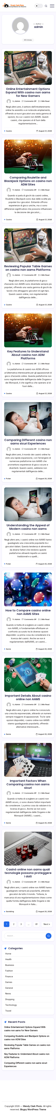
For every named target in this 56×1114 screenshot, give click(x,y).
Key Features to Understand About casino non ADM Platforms (28, 354)
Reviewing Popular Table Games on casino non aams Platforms (28, 268)
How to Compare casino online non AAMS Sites (28, 612)
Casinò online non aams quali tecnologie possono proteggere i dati (28, 872)
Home (8, 953)
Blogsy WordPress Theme (33, 1109)
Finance (9, 976)
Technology (11, 1005)
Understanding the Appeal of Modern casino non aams (28, 527)
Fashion (9, 970)
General (9, 988)
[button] (39, 6)
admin (17, 101)
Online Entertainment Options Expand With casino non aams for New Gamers (28, 92)
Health (8, 959)
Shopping (9, 999)
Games (8, 982)
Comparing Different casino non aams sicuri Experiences (28, 441)
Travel (8, 1010)
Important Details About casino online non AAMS (28, 697)
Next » (47, 924)
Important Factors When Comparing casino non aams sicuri (28, 784)
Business (9, 965)
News (8, 993)
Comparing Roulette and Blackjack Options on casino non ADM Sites (28, 180)
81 (36, 924)
